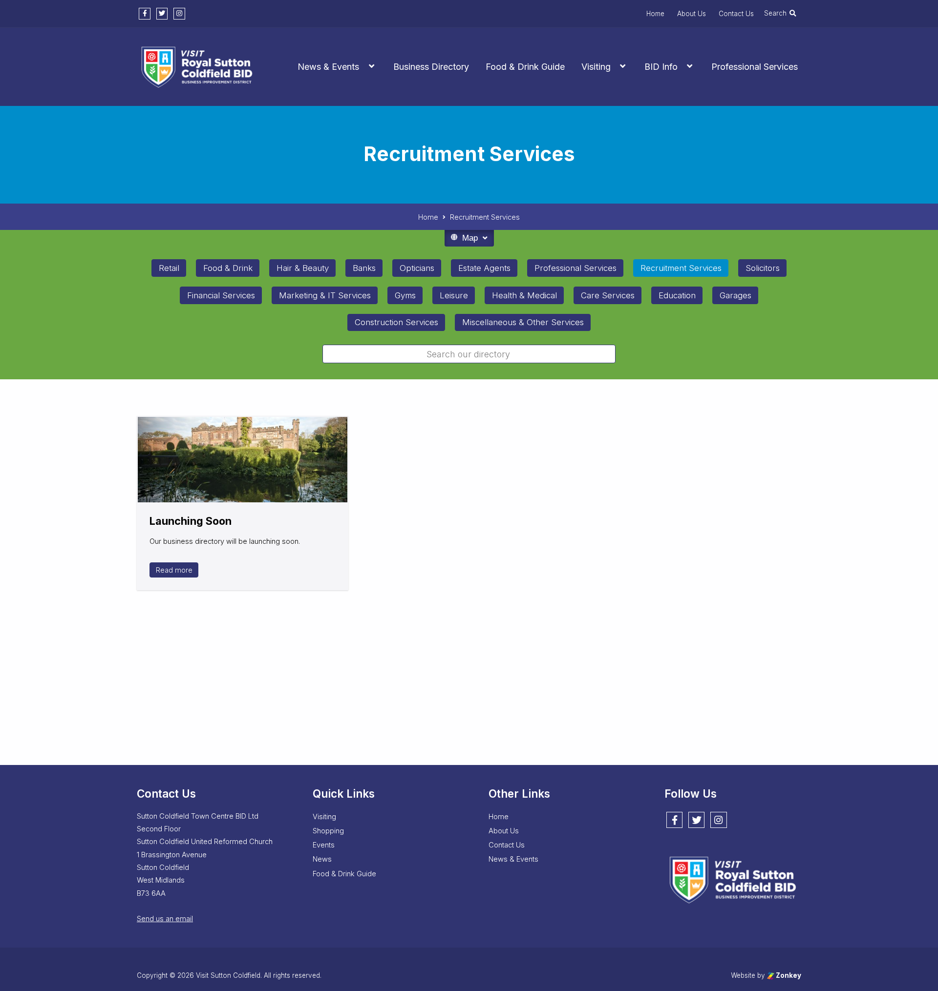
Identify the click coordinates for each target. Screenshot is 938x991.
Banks (364, 268)
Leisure (454, 295)
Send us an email (165, 918)
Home (655, 14)
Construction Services (396, 322)
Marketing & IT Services (325, 295)
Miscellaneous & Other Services (523, 322)
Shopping (328, 830)
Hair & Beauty (303, 268)
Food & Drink (228, 268)
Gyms (405, 295)
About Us (691, 14)
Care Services (608, 295)
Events (324, 845)
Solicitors (763, 268)
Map (470, 238)
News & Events (328, 67)
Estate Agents (484, 268)
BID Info (661, 67)
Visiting (596, 67)
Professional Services (754, 67)
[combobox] (469, 354)
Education (677, 295)
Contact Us (736, 14)
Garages (735, 295)
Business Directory (431, 67)
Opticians (417, 268)
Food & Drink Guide (525, 67)
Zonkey (787, 975)
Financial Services (221, 295)
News (322, 859)
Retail (169, 268)
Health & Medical (524, 295)
